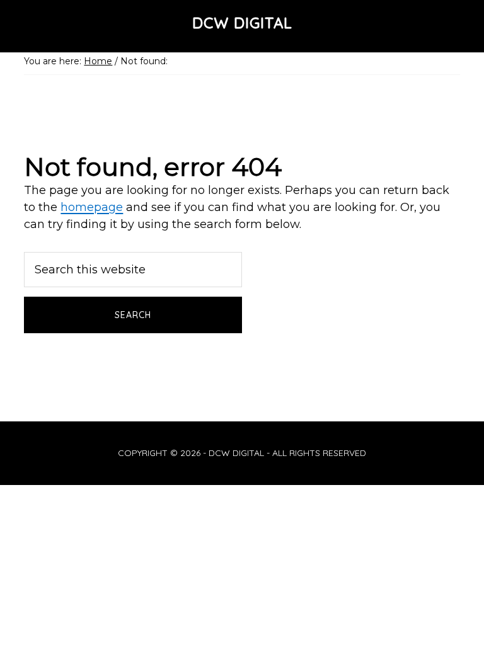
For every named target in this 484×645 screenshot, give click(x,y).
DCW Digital (242, 22)
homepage (91, 207)
